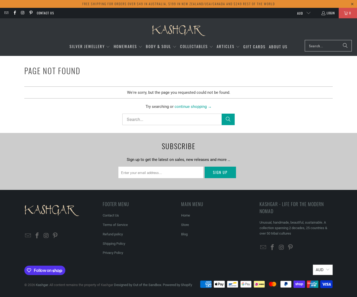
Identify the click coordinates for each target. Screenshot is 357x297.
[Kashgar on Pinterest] (30, 13)
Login (331, 13)
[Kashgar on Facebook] (14, 13)
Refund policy (113, 234)
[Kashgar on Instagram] (22, 13)
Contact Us (45, 13)
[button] (90, 46)
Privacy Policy (113, 253)
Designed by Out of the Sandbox (137, 285)
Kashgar (42, 285)
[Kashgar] (178, 30)
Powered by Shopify (177, 285)
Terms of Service (115, 225)
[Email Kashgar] (6, 13)
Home (185, 215)
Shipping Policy (114, 244)
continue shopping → (193, 106)
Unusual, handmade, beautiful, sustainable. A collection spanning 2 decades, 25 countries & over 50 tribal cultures (293, 227)
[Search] (345, 45)
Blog (184, 234)
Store (185, 225)
